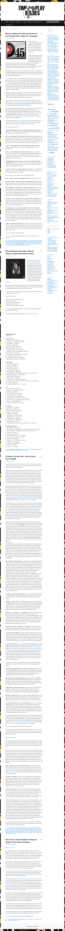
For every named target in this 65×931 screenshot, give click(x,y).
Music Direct (49, 163)
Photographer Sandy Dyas (52, 286)
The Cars (38, 243)
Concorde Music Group (19, 241)
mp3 (25, 242)
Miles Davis (8, 831)
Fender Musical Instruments (52, 281)
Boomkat (49, 201)
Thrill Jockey (35, 507)
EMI (31, 241)
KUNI (48, 231)
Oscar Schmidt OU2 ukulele (13, 496)
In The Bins (21, 240)
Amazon (25, 449)
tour (57, 144)
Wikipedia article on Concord (13, 80)
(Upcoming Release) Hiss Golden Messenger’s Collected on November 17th (53, 98)
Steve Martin (26, 243)
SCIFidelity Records (51, 268)
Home (7, 21)
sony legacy (13, 243)
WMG (16, 245)
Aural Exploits (50, 160)
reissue (57, 137)
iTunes (12, 242)
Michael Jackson (21, 242)
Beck (25, 829)
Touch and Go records (37, 646)
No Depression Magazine (52, 283)
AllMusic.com (50, 279)
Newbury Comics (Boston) (52, 215)
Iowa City (27, 830)
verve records (39, 832)
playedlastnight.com (36, 639)
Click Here (8, 233)
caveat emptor (30, 919)
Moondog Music (13, 831)
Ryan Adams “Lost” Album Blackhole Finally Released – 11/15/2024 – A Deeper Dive (53, 50)
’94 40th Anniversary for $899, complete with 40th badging (24, 500)
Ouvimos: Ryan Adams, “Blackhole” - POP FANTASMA (52, 78)
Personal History (31, 240)
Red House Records (51, 137)
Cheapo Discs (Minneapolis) (52, 202)
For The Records (50, 180)
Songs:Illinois (50, 191)
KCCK (48, 230)
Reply (14, 833)
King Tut (15, 242)
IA (48, 125)
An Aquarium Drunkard (52, 172)
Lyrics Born (51, 130)
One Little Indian (33, 795)
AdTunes (49, 278)
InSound (49, 206)
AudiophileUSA (50, 159)
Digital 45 (25, 241)
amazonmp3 (8, 241)
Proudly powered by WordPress (32, 926)
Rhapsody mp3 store (26, 102)
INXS (10, 242)
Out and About (33, 827)
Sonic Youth (16, 832)
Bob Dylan (38, 829)
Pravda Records (50, 265)
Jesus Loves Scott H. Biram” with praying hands (20, 721)
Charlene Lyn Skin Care (52, 240)
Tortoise (27, 832)
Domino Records (50, 262)
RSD (56, 139)
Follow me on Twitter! (51, 243)
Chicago (57, 116)
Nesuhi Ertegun (13, 450)
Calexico (52, 114)
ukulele (31, 832)
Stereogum (49, 192)
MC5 (41, 830)
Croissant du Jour (29, 486)
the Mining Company (37, 729)
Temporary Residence (51, 166)
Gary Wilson (23, 830)
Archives (11, 21)
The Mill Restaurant (51, 142)
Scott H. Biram (13, 723)
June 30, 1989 (34, 858)
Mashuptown (49, 185)
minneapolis (56, 130)
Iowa (50, 125)
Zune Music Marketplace (17, 102)
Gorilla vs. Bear (50, 182)
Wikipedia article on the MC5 (11, 771)
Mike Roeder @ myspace (52, 186)
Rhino (31, 63)
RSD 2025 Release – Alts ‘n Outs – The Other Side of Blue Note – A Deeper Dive (53, 44)
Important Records (51, 162)
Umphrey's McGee (51, 146)
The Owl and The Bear (51, 196)
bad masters (24, 919)
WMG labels (21, 64)
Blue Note (49, 260)
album (30, 804)
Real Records (31, 831)
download (28, 241)
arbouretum (49, 111)
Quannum (56, 134)
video (48, 152)
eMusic (33, 241)
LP (48, 130)
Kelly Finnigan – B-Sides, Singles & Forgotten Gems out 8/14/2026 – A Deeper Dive (53, 37)
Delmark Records (50, 261)
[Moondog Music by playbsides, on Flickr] (9, 542)
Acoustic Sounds (50, 158)
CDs (9, 830)
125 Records (49, 256)
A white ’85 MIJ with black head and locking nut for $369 (30, 498)
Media (24, 240)
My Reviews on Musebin (52, 250)
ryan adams (50, 141)
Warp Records (50, 273)
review (48, 139)
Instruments (26, 827)
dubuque (12, 830)
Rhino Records (35, 242)
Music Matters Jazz (51, 164)
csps (48, 118)
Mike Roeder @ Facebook (52, 247)
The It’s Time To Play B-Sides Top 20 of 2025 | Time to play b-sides (53, 58)
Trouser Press (50, 293)
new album (53, 132)
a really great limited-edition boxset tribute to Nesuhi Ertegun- (34, 262)
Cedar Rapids (51, 116)
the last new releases (34, 656)
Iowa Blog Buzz (50, 282)
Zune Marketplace (21, 245)
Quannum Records (51, 266)
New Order (22, 831)
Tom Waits (24, 832)
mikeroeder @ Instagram (52, 248)
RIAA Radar (49, 289)
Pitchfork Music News (51, 287)
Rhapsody (30, 242)
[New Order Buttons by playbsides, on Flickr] (10, 847)
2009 (22, 829)
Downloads (16, 240)
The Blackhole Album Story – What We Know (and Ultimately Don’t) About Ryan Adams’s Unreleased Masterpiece (53, 82)
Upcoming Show (52, 150)
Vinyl (12, 829)
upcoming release (52, 148)
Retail (10, 829)
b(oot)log (49, 173)
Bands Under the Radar (52, 174)
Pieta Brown (27, 831)
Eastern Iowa (16, 827)
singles (10, 243)
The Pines (57, 142)
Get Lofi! (49, 181)
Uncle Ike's (35, 832)
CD (56, 114)
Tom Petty (49, 144)
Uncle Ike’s (14, 490)
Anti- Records (50, 258)
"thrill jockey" (18, 829)
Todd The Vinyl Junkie (51, 167)
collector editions (36, 919)
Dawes (52, 118)
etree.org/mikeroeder (51, 241)
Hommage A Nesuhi (38, 449)
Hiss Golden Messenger (53, 123)
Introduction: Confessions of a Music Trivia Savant (32, 21)
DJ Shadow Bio (18, 21)
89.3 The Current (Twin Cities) (53, 229)
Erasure (36, 241)
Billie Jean (12, 241)
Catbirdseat (49, 178)
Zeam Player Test (9, 24)
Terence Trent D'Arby (32, 243)
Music (27, 240)
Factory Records (17, 830)
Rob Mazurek (52, 139)
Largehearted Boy (50, 184)
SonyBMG (18, 243)
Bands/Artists (11, 240)
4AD (48, 257)
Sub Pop (20, 832)
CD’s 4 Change (26, 487)
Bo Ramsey (55, 111)
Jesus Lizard (36, 830)
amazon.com (40, 240)
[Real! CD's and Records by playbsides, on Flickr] (11, 737)
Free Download (50, 121)
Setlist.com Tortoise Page (52, 251)
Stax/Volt (21, 243)
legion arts (53, 128)
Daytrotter (56, 118)
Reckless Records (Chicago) (52, 217)
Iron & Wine (31, 830)
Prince (27, 242)
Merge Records (50, 264)
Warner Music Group (11, 245)
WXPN (48, 233)
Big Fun (27, 829)
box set (29, 449)
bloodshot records (32, 829)
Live (57, 128)
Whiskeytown (10, 833)
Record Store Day (38, 831)
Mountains (18, 831)
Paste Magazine (50, 285)
